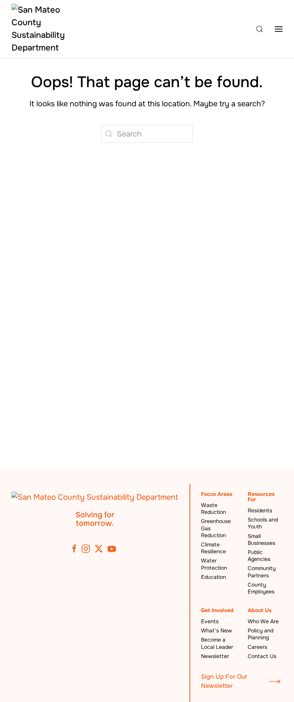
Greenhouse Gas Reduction (216, 528)
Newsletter (215, 656)
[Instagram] (85, 548)
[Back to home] (38, 29)
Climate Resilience (213, 548)
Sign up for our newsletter (224, 681)
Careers (257, 647)
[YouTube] (111, 548)
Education (213, 577)
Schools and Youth (263, 523)
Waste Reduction (213, 508)
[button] (259, 29)
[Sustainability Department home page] (94, 497)
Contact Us (262, 656)
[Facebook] (74, 548)
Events (210, 621)
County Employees (261, 588)
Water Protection (214, 564)
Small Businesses (261, 539)
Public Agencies (259, 555)
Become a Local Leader (217, 643)
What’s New (216, 630)
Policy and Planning (260, 634)
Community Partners (262, 571)
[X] (98, 548)
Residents (260, 510)
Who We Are (263, 621)
